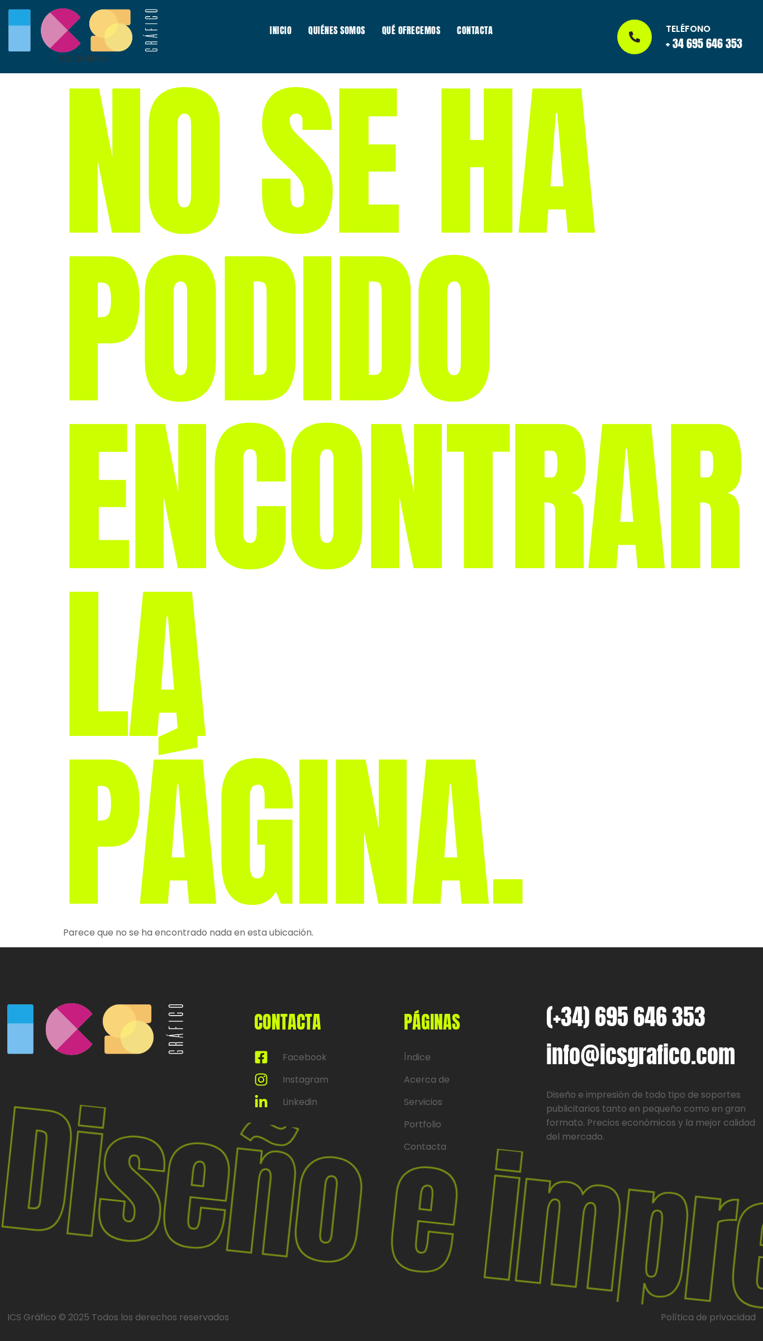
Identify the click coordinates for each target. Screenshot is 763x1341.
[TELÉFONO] (634, 37)
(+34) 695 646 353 (625, 1016)
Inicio (281, 30)
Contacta (475, 30)
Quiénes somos (336, 30)
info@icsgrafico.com (640, 1054)
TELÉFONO (688, 28)
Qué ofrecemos (411, 30)
